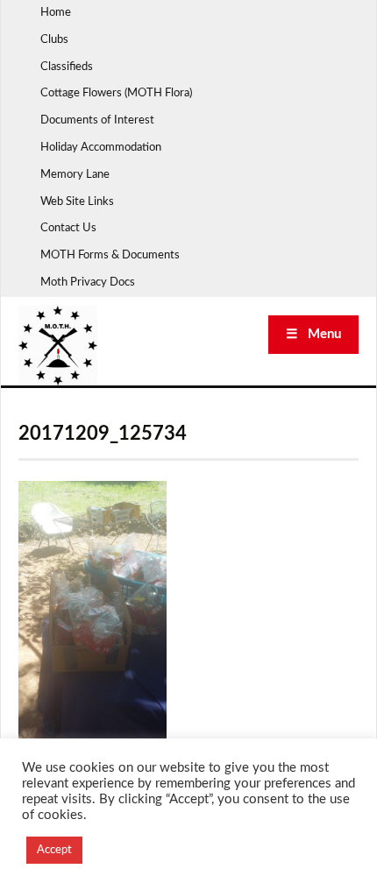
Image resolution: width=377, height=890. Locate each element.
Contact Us (68, 228)
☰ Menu (313, 334)
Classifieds (66, 67)
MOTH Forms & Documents (110, 255)
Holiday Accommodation (100, 147)
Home (55, 12)
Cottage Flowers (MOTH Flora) (116, 93)
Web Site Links (77, 202)
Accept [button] (54, 850)
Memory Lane (75, 174)
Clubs (54, 40)
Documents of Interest (97, 120)
